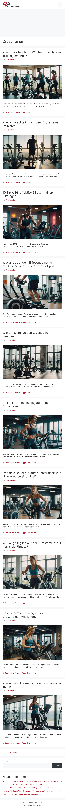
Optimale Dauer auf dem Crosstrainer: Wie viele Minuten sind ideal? (32, 474)
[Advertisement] (32, 22)
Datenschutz (40, 802)
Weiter (16, 753)
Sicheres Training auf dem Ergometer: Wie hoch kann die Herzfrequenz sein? (32, 791)
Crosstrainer (31, 112)
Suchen (5, 762)
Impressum (31, 802)
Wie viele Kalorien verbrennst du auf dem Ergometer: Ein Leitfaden (28, 788)
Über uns (24, 802)
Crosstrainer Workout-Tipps (15, 112)
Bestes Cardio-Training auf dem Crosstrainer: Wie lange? (24, 614)
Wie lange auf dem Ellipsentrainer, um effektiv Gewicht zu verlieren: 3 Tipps (29, 264)
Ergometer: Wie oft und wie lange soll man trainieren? (23, 785)
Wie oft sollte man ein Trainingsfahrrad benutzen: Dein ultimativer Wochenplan (32, 781)
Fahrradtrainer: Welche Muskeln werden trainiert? (21, 794)
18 (10, 753)
